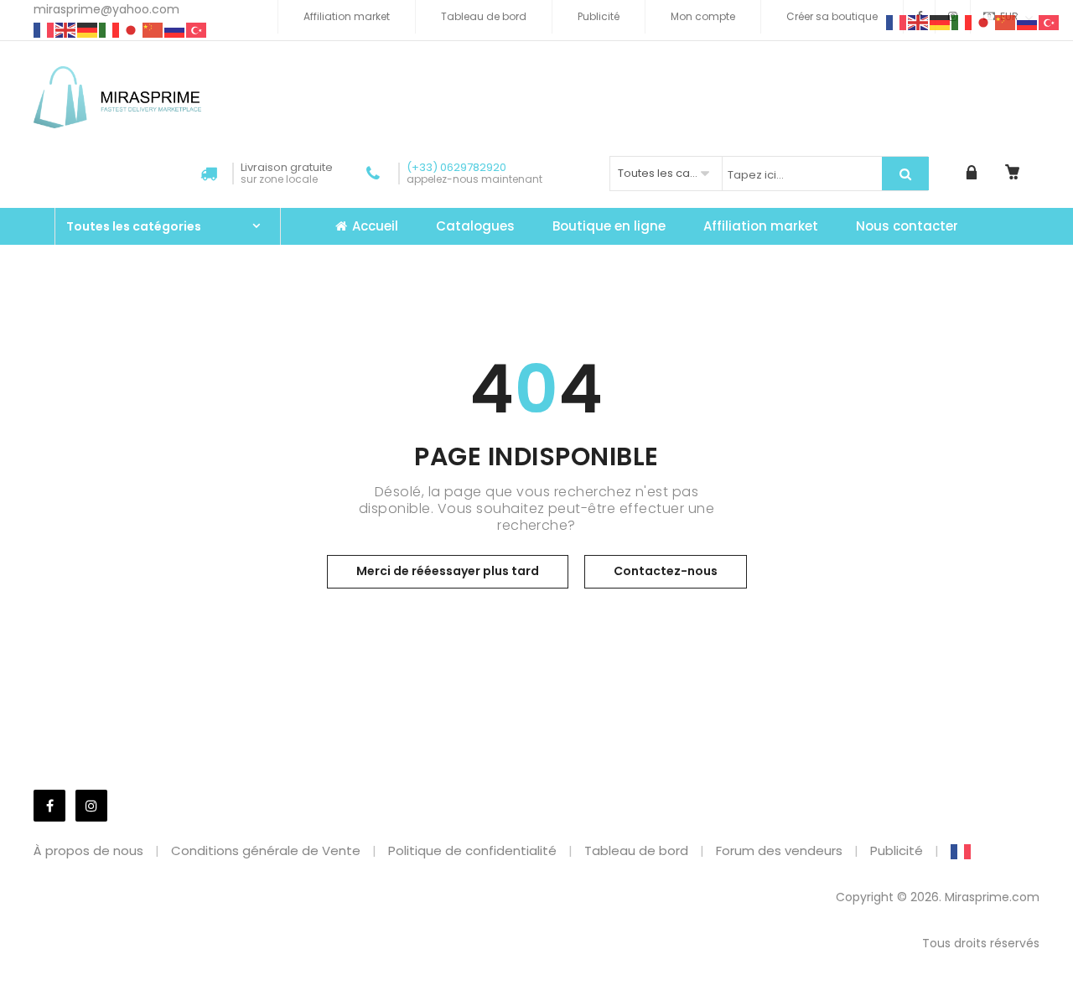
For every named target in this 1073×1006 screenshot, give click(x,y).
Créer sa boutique (832, 16)
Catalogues (475, 226)
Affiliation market (346, 16)
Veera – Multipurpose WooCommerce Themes (539, 1002)
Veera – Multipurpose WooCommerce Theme (497, 1002)
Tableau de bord (483, 16)
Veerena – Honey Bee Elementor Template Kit (581, 1002)
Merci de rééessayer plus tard (447, 571)
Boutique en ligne (609, 226)
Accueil (375, 226)
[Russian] (175, 29)
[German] (88, 29)
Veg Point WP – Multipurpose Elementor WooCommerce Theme (630, 1002)
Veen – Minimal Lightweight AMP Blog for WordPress (453, 1002)
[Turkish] (197, 29)
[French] (44, 29)
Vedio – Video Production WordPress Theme (411, 1002)
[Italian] (110, 29)
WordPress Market (316, 1002)
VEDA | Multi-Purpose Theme (339, 1002)
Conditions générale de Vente (265, 850)
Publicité (598, 16)
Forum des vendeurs (779, 850)
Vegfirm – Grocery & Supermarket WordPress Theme (744, 1002)
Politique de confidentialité (472, 850)
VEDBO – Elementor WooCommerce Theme (373, 1002)
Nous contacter (907, 226)
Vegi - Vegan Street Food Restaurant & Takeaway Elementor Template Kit (690, 1002)
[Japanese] (132, 29)
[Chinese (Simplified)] (153, 29)
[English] (66, 29)
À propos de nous (88, 850)
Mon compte (703, 16)
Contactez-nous (666, 571)
